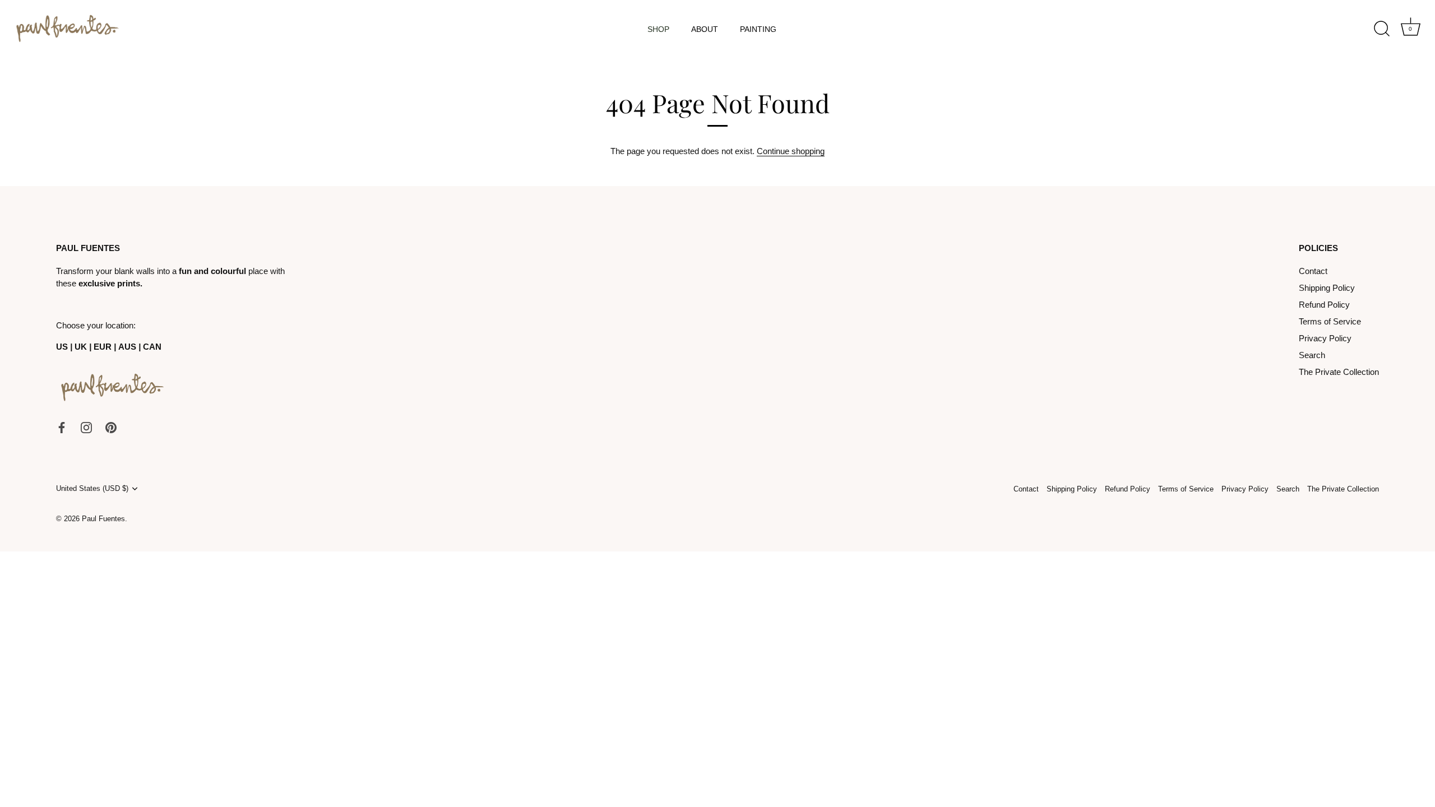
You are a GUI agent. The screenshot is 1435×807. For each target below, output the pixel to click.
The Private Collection (1339, 372)
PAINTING (758, 29)
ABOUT (704, 29)
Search (1312, 355)
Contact (1313, 271)
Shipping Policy (1327, 288)
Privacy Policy (1325, 338)
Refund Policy (1324, 304)
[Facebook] (61, 427)
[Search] (1381, 29)
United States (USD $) (92, 488)
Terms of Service (1330, 321)
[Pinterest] (111, 427)
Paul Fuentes (103, 518)
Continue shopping (791, 151)
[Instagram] (86, 427)
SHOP (658, 29)
